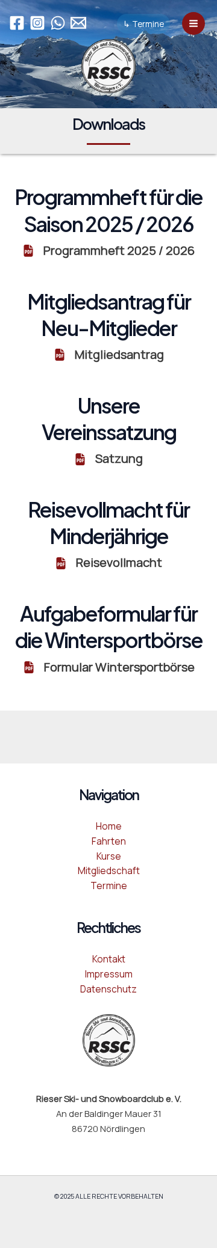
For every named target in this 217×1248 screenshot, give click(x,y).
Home (109, 826)
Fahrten (109, 841)
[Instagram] (37, 23)
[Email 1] (78, 23)
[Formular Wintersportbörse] (109, 667)
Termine (108, 885)
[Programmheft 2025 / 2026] (108, 250)
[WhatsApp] (58, 23)
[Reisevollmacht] (108, 562)
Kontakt (108, 958)
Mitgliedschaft (109, 870)
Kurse (108, 856)
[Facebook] (17, 23)
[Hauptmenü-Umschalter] (193, 23)
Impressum (109, 973)
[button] (143, 24)
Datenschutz (108, 989)
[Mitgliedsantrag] (109, 354)
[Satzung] (108, 458)
